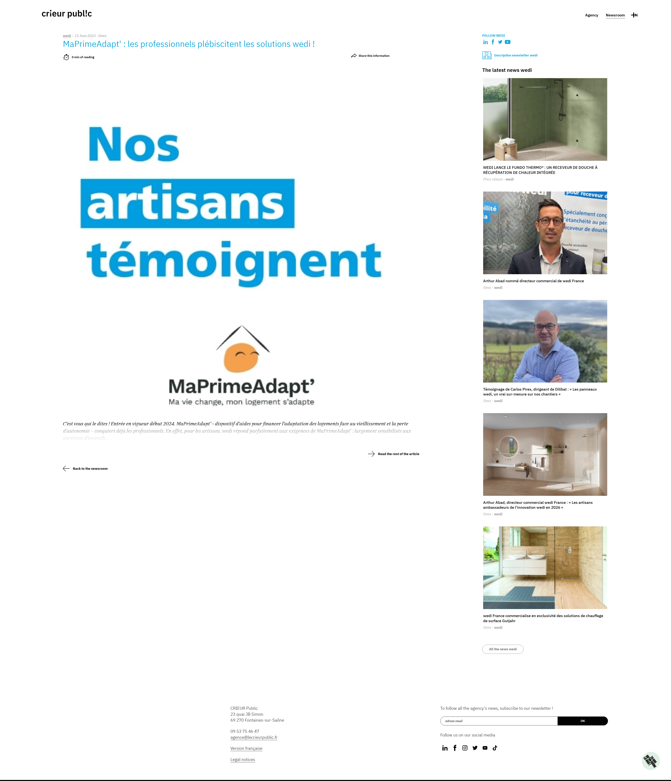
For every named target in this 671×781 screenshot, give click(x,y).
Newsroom (615, 15)
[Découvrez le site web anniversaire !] (650, 760)
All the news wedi (503, 649)
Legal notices (242, 759)
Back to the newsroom (90, 468)
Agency (591, 15)
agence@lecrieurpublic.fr (253, 737)
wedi (67, 36)
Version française (246, 748)
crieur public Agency (67, 14)
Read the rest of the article (398, 454)
